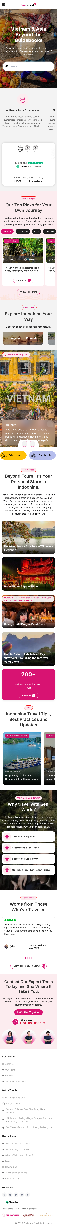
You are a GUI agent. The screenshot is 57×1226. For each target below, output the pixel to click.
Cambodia (23, 231)
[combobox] (28, 66)
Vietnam (7, 231)
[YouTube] (21, 1194)
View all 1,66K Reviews (27, 965)
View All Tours (28, 291)
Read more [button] (10, 933)
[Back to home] (28, 4)
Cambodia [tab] (44, 455)
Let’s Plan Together (28, 1012)
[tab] (7, 231)
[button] (4, 4)
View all (26, 695)
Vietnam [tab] (14, 455)
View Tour (21, 280)
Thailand (49, 231)
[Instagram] (10, 1194)
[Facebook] (4, 1194)
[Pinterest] (27, 1194)
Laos (36, 231)
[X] (16, 1194)
